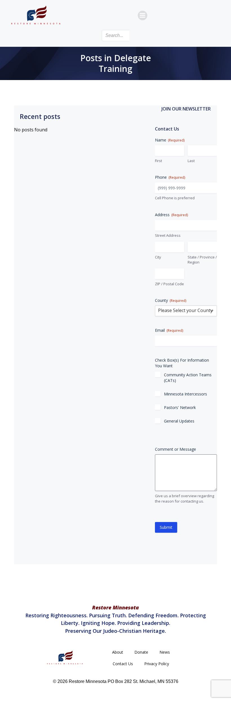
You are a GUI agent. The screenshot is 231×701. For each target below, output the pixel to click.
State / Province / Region (202, 260)
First (158, 160)
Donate (141, 652)
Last (191, 160)
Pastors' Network (180, 407)
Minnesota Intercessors (185, 394)
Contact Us (123, 663)
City (158, 257)
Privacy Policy (156, 663)
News (164, 652)
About (117, 652)
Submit (166, 527)
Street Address (168, 235)
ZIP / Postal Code (169, 283)
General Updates (179, 421)
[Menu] (142, 15)
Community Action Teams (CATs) (188, 377)
